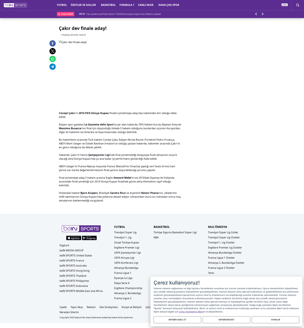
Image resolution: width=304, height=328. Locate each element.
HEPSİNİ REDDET (226, 319)
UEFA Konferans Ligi (126, 262)
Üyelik (63, 307)
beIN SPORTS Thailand (73, 275)
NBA (156, 237)
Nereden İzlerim (69, 312)
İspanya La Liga (123, 278)
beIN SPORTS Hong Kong (75, 270)
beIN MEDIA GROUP (72, 250)
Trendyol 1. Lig (122, 237)
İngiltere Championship (128, 288)
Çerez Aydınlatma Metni (191, 311)
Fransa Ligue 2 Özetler (221, 268)
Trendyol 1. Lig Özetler (221, 242)
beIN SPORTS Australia (73, 265)
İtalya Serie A (122, 283)
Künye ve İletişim (132, 307)
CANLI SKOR (145, 5)
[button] (15, 5)
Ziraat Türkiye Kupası (126, 242)
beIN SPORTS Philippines (74, 281)
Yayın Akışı (77, 307)
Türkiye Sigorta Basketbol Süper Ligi (175, 232)
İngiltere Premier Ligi (126, 247)
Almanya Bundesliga (126, 268)
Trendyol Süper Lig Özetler (224, 237)
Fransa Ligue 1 (122, 273)
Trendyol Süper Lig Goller (223, 232)
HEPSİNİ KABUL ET (177, 319)
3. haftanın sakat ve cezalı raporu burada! (106, 14)
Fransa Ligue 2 (122, 298)
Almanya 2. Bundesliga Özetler (226, 262)
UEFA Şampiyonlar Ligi (127, 252)
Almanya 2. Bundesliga (127, 293)
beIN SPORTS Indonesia (74, 286)
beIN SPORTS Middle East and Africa (81, 291)
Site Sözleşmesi (108, 307)
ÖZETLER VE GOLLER (83, 5)
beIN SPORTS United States (76, 255)
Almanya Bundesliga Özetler (225, 252)
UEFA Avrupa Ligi (124, 257)
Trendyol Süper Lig (125, 232)
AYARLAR (275, 319)
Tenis (211, 273)
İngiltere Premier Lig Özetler (225, 247)
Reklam (91, 307)
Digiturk (64, 245)
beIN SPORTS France (72, 260)
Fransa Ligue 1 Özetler (221, 257)
